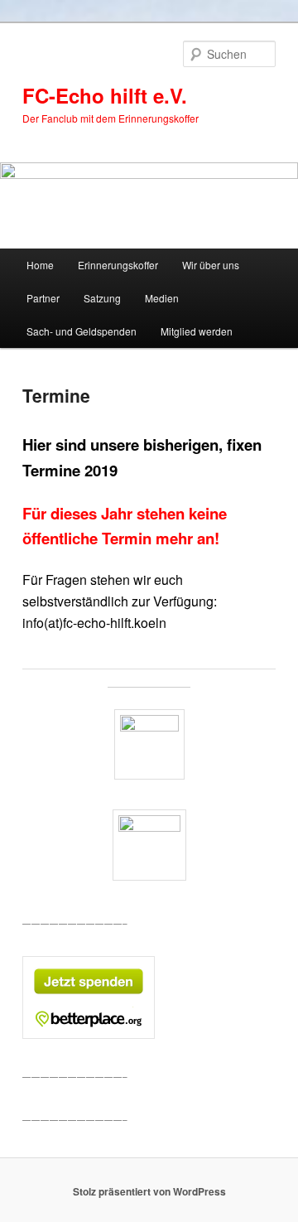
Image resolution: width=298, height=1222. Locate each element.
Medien (162, 298)
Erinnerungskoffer (118, 265)
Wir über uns (210, 265)
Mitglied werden (197, 331)
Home (40, 265)
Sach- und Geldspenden (81, 331)
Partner (43, 298)
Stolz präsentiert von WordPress (149, 1191)
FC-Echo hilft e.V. (104, 95)
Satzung (102, 298)
